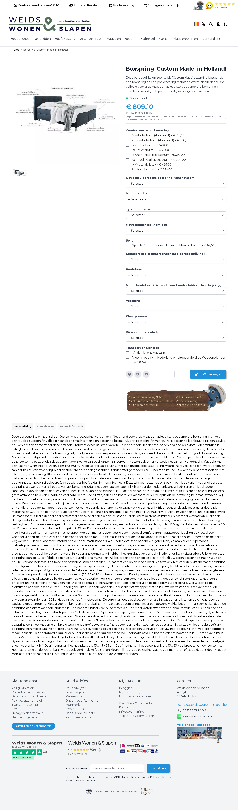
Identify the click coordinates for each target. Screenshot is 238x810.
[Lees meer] (225, 117)
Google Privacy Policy (144, 777)
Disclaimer (127, 707)
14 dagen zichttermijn (28, 713)
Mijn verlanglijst (131, 692)
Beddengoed (20, 38)
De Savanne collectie (80, 713)
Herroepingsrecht (25, 717)
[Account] (218, 24)
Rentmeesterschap (79, 717)
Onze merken (145, 703)
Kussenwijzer (74, 692)
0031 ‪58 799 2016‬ (194, 710)
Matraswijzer (74, 696)
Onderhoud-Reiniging (81, 700)
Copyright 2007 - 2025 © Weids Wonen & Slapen (116, 791)
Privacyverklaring (131, 711)
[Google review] (92, 748)
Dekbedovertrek (90, 38)
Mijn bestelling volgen (135, 696)
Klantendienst (212, 38)
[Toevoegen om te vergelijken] (137, 374)
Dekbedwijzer (75, 688)
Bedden (130, 38)
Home (16, 49)
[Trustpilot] (38, 750)
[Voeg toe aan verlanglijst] (129, 374)
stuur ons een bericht (198, 716)
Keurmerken (74, 704)
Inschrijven (158, 768)
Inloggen (126, 688)
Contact (184, 681)
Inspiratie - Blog (77, 709)
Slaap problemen (186, 38)
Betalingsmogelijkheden (30, 696)
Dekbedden (42, 38)
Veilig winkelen (23, 688)
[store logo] (100, 24)
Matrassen (114, 38)
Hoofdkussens (65, 38)
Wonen (164, 38)
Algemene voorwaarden (136, 716)
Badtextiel (147, 38)
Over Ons (125, 703)
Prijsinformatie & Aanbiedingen (35, 692)
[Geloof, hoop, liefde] (146, 791)
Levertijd (18, 709)
